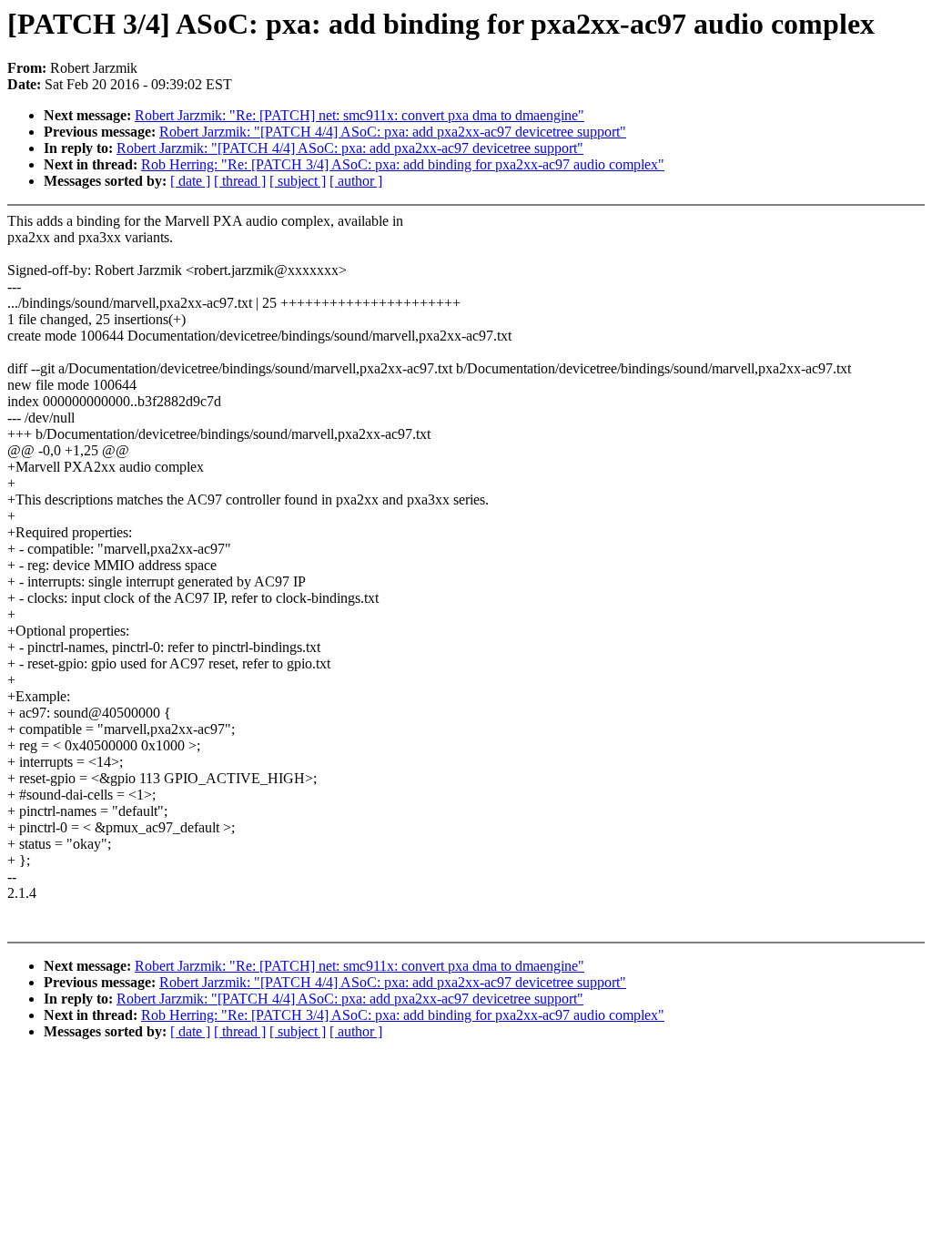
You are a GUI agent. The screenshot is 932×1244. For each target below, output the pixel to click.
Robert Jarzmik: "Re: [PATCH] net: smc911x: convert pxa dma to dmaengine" (359, 115)
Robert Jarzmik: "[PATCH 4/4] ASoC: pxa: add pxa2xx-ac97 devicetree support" (392, 131)
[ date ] (190, 181)
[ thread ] (240, 181)
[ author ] (355, 181)
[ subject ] (297, 181)
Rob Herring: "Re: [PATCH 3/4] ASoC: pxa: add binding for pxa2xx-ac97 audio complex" (402, 164)
